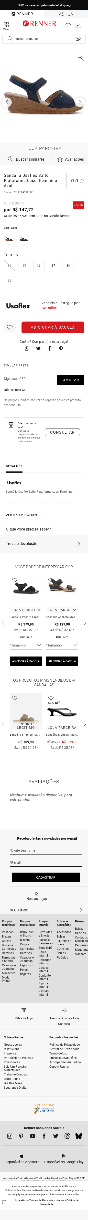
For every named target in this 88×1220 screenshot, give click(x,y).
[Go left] (7, 102)
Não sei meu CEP (16, 390)
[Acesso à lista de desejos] (68, 26)
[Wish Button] (10, 327)
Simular (70, 380)
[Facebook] (44, 1137)
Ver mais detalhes (21, 515)
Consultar (62, 432)
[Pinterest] (21, 1137)
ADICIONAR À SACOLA (26, 661)
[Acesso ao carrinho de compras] (78, 26)
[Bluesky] (79, 1137)
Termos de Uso (31, 1190)
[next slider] (2, 622)
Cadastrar (45, 877)
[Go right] (80, 102)
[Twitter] (56, 1137)
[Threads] (67, 1137)
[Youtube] (33, 1137)
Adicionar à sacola (53, 327)
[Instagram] (10, 1137)
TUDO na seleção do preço (44, 5)
